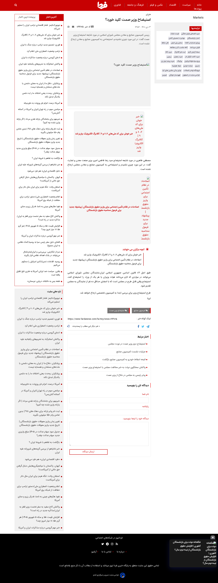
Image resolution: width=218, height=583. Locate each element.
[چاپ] (69, 27)
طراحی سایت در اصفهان (191, 75)
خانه (199, 5)
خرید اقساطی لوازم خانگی (190, 33)
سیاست (186, 5)
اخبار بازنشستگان (193, 38)
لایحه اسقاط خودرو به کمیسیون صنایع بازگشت (124, 360)
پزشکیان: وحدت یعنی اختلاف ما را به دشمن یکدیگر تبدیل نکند (41, 95)
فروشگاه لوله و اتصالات (192, 70)
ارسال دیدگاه (88, 452)
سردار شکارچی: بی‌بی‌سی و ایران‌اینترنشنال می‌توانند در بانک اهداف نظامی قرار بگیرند (41, 253)
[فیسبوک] (139, 326)
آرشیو (94, 552)
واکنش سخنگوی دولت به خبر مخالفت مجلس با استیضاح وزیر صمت (114, 367)
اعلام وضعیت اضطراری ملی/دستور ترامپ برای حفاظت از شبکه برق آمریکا (40, 198)
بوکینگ (179, 61)
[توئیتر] (102, 544)
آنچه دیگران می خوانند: (133, 250)
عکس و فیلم (157, 5)
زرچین (169, 56)
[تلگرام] (148, 326)
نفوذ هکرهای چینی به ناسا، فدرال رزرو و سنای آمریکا (40, 208)
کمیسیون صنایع (140, 310)
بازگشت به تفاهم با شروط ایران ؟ (46, 158)
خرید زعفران (178, 56)
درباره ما (121, 552)
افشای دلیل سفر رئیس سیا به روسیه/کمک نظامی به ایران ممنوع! (39, 243)
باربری (197, 65)
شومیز (164, 75)
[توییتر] (143, 326)
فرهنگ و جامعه (135, 5)
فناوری (118, 5)
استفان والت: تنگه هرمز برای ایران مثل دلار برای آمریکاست (39, 188)
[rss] (116, 544)
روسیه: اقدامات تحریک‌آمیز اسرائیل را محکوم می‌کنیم (41, 263)
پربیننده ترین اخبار (27, 17)
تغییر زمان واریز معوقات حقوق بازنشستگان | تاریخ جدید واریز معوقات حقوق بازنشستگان (38, 140)
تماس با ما (106, 552)
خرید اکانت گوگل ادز (192, 56)
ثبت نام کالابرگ (179, 52)
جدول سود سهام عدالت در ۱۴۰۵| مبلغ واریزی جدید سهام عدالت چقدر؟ (38, 150)
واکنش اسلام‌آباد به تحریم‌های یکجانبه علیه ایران (39, 64)
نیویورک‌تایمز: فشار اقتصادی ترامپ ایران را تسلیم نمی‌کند (39, 27)
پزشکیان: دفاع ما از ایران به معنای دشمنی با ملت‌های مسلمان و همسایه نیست (41, 85)
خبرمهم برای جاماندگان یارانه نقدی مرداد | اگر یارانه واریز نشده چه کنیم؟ (38, 120)
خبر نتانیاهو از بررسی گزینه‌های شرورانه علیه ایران (39, 164)
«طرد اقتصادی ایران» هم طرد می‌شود (43, 171)
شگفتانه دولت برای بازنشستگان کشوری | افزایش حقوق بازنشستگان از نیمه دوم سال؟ (187, 546)
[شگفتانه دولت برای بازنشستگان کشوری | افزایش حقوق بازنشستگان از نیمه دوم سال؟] (209, 553)
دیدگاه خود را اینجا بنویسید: (136, 419)
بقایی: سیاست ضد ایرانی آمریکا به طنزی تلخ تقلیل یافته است (38, 273)
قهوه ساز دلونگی (174, 75)
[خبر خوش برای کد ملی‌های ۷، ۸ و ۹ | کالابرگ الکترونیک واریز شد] (138, 134)
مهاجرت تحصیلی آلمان (177, 38)
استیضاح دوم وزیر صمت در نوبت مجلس (127, 344)
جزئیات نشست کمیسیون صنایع (131, 352)
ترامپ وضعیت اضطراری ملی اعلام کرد (43, 51)
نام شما (145, 394)
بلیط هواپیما (176, 65)
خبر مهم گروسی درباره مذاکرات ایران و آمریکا (41, 236)
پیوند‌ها (198, 9)
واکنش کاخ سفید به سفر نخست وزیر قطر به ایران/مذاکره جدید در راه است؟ (38, 218)
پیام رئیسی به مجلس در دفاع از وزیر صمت (126, 375)
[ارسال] (73, 27)
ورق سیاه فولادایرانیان (192, 61)
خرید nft (168, 52)
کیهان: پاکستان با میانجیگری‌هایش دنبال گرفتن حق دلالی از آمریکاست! (39, 179)
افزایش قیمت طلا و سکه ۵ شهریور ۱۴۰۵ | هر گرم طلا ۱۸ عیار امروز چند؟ (39, 227)
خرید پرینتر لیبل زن (167, 61)
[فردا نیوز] (102, 5)
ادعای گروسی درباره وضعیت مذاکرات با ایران (40, 57)
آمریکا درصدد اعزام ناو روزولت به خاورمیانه (42, 103)
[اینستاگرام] (111, 544)
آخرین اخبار (51, 17)
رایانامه (145, 407)
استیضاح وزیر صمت (117, 310)
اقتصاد (173, 5)
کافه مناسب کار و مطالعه (179, 47)
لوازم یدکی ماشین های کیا (171, 70)
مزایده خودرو (188, 65)
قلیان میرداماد (195, 47)
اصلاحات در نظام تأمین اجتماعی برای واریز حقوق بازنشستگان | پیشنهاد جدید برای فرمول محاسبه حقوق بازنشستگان (104, 208)
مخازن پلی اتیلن (176, 42)
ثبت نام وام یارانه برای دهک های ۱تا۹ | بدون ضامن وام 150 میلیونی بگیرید (38, 130)
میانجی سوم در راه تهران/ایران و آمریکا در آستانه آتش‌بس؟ (39, 111)
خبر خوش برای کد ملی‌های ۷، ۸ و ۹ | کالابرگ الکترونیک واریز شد (104, 134)
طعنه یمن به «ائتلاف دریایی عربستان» (43, 281)
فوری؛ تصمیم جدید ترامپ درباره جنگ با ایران (40, 45)
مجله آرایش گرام (194, 52)
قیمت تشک (175, 33)
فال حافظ (165, 42)
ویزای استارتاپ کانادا (192, 42)
